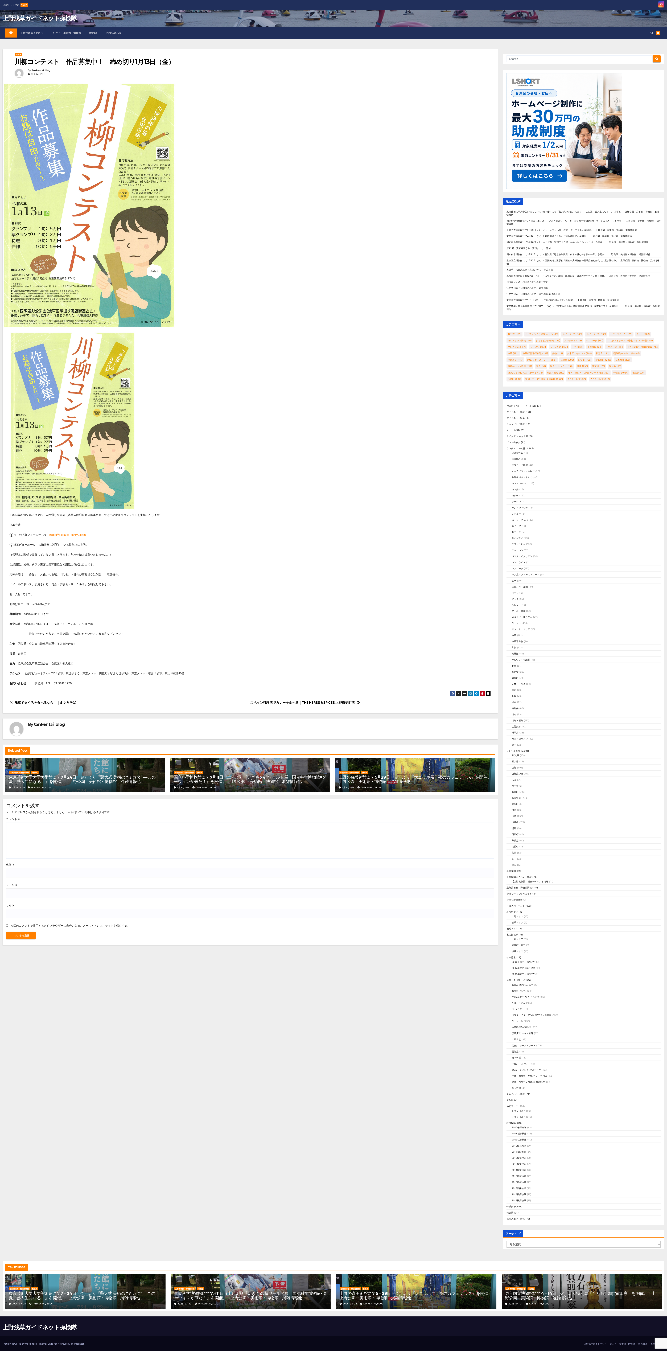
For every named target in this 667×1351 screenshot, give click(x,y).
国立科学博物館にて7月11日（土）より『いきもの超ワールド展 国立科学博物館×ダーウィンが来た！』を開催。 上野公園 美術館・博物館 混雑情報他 (250, 779)
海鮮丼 (615, 366)
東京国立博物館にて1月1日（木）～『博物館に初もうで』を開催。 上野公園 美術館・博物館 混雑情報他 (563, 300)
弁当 (514, 696)
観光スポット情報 (516, 1218)
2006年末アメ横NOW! (523, 961)
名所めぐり (512, 911)
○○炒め (516, 459)
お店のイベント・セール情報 (521, 405)
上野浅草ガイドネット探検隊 (40, 18)
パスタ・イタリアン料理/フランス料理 (630, 340)
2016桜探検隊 (519, 1182)
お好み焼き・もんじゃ (523, 477)
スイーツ (516, 525)
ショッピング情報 (548, 340)
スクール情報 (513, 430)
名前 (10, 864)
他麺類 (515, 653)
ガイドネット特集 (516, 418)
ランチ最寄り (513, 750)
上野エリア (517, 916)
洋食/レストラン (561, 366)
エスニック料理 (520, 465)
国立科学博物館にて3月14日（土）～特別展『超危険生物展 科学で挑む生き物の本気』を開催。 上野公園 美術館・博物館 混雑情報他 (578, 254)
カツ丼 (515, 489)
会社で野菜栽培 (514, 899)
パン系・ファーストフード (525, 574)
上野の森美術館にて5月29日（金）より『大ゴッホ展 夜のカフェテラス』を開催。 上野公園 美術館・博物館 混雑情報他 (417, 779)
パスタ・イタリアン (522, 556)
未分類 (510, 1100)
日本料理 (623, 359)
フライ (515, 598)
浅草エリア (517, 922)
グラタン (516, 501)
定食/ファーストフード (541, 359)
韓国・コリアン (520, 738)
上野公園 (594, 347)
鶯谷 (514, 864)
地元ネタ (515, 359)
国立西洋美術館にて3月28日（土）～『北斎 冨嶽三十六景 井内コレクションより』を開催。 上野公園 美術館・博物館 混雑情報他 (577, 242)
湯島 (514, 828)
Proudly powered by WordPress (20, 1343)
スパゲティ (573, 340)
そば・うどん (596, 334)
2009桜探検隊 (519, 1139)
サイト (10, 905)
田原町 (515, 834)
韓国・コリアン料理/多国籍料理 (544, 379)
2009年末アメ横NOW (523, 974)
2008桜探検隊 (519, 1133)
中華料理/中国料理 (535, 353)
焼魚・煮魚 (555, 372)
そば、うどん (572, 334)
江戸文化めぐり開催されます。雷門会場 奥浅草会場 (533, 294)
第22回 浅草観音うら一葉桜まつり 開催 (529, 248)
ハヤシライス (518, 562)
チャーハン (517, 550)
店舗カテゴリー (514, 980)
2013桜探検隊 (519, 1164)
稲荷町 (514, 379)
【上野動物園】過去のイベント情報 (530, 881)
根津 (514, 810)
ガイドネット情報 (520, 340)
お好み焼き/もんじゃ (522, 984)
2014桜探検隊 (519, 1170)
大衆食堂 (516, 1039)
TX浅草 (514, 334)
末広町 (515, 804)
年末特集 (511, 957)
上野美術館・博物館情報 (19, 772)
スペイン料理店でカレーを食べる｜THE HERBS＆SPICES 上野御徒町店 (302, 703)
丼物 (557, 353)
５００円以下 (576, 379)
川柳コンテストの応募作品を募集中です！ (528, 281)
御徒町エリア (518, 945)
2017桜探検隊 (519, 1188)
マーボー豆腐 (518, 611)
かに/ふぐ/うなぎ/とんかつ (541, 334)
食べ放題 (516, 1088)
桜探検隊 (511, 1123)
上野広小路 (614, 347)
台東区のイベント (579, 353)
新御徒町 (603, 359)
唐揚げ (515, 677)
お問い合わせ (113, 33)
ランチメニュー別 (516, 448)
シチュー (516, 513)
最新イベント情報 (520, 366)
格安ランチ (512, 1106)
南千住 (515, 785)
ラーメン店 (559, 347)
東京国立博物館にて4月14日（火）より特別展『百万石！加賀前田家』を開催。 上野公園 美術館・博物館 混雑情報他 (569, 236)
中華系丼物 (517, 641)
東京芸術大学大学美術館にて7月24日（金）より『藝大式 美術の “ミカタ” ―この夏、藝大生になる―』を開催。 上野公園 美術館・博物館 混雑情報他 (82, 779)
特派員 (18, 54)
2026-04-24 (516, 1303)
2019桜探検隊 (519, 1200)
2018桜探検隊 (519, 1194)
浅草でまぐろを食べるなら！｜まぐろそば (45, 703)
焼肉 (514, 714)
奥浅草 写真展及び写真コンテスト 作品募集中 (531, 269)
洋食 (541, 366)
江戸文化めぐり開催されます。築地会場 (527, 287)
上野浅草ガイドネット (33, 33)
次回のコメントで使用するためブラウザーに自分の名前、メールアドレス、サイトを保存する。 (70, 925)
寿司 (514, 690)
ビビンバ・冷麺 (520, 586)
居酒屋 (567, 359)
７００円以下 (600, 379)
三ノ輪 (515, 761)
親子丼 (515, 732)
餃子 (514, 744)
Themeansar (77, 1343)
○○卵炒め (517, 452)
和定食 (602, 353)
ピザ (514, 580)
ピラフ (515, 592)
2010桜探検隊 (519, 1145)
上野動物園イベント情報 (519, 877)
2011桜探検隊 (519, 1151)
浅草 (582, 366)
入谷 (514, 779)
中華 (513, 353)
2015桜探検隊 (519, 1176)
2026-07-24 (19, 1303)
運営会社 (94, 33)
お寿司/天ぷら (519, 990)
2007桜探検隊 (519, 1127)
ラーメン (538, 347)
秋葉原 (638, 372)
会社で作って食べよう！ (519, 893)
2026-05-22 (350, 1303)
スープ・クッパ (520, 519)
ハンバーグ (594, 340)
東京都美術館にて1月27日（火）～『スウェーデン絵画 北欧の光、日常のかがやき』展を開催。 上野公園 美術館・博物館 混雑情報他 (578, 275)
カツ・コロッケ (621, 334)
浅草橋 (598, 366)
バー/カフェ (518, 1009)
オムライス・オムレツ (523, 471)
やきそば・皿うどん (522, 617)
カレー (643, 334)
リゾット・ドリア (521, 629)
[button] (651, 33)
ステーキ (516, 532)
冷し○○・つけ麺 (521, 659)
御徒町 (584, 359)
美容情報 (511, 1212)
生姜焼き (516, 726)
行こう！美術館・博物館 (67, 33)
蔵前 (514, 852)
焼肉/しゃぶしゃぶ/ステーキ (525, 372)
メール (11, 885)
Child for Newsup (57, 1343)
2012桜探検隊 (519, 1157)
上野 (577, 347)
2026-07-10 (185, 1303)
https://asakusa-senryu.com (67, 534)
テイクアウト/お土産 (517, 436)
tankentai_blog (41, 70)
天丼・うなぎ (518, 684)
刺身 (514, 665)
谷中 (514, 858)
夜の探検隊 (512, 934)
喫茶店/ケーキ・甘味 (627, 353)
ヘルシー (516, 604)
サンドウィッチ (520, 507)
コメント (13, 819)
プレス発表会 (517, 347)
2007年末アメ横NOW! (523, 968)
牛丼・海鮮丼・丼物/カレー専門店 (588, 372)
